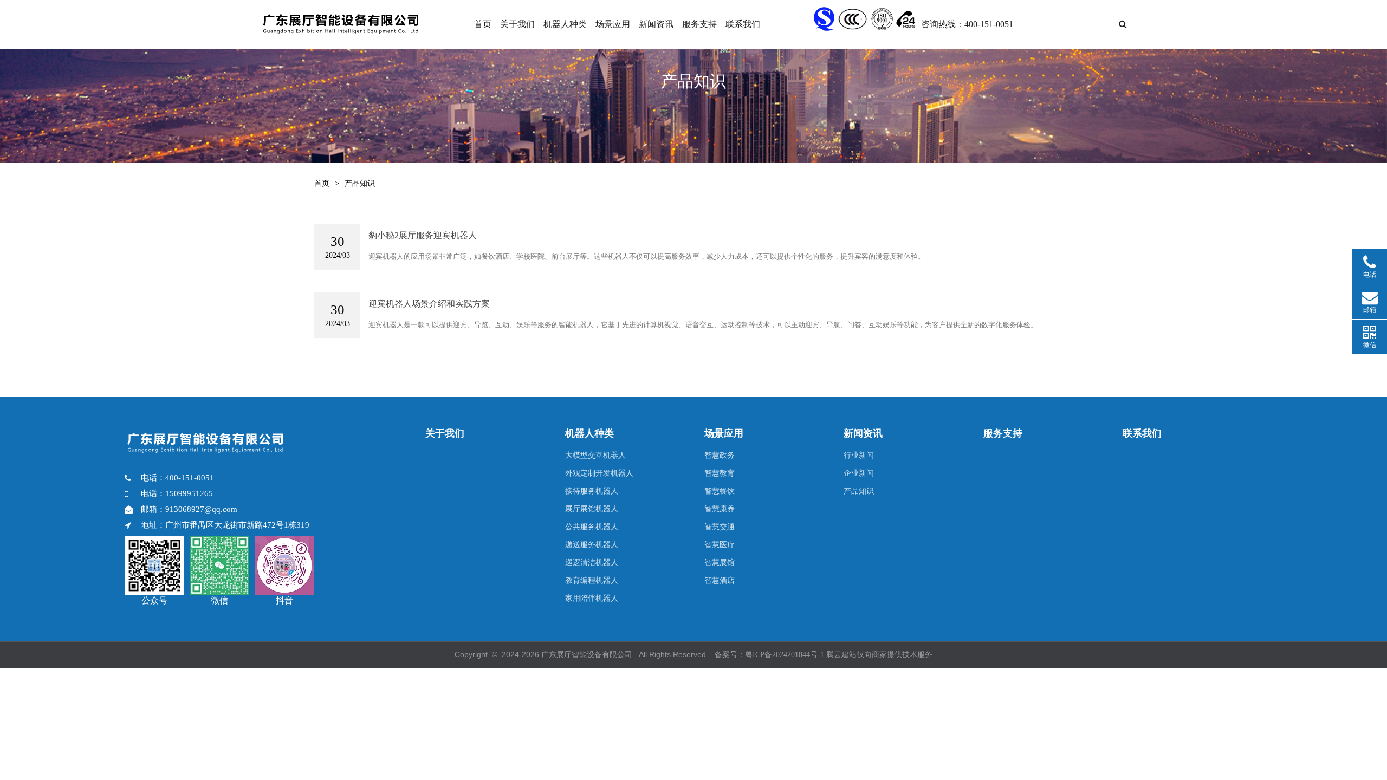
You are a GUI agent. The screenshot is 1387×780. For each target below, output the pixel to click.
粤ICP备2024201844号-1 (784, 655)
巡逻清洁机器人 (591, 562)
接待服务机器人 (591, 491)
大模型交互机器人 (595, 455)
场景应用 (612, 24)
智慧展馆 (719, 562)
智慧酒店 (719, 580)
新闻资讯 (656, 24)
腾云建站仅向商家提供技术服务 (879, 655)
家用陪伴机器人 (591, 598)
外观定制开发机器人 (599, 473)
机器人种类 (565, 24)
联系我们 (742, 24)
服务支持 (699, 24)
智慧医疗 (719, 545)
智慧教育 (719, 473)
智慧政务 (719, 455)
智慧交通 (719, 527)
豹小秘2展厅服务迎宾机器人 (422, 235)
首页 (482, 24)
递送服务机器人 (591, 545)
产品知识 (859, 491)
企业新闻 (859, 473)
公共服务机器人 (591, 527)
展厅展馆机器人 (591, 509)
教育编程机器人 (591, 580)
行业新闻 (859, 455)
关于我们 (517, 24)
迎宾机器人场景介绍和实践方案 (429, 303)
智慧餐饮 (719, 491)
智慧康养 (719, 509)
